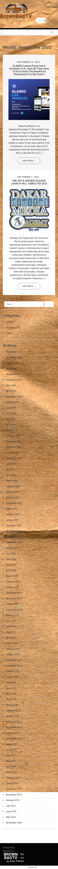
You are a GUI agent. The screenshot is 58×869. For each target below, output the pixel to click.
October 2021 (12, 497)
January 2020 (12, 587)
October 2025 (12, 363)
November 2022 (14, 447)
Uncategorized (13, 327)
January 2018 (12, 716)
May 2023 (11, 419)
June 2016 (11, 811)
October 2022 (12, 452)
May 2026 (11, 351)
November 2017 (14, 727)
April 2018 (11, 699)
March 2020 (12, 576)
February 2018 (13, 710)
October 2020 (12, 536)
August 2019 (12, 615)
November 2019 (14, 598)
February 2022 (13, 486)
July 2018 (11, 682)
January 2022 (12, 492)
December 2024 (14, 380)
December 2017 (14, 721)
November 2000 (14, 822)
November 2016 (14, 794)
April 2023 (11, 424)
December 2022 (14, 441)
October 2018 (12, 671)
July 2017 (11, 749)
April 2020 (11, 570)
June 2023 (11, 413)
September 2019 (14, 609)
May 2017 (11, 761)
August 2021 (12, 508)
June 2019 (11, 626)
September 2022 (14, 458)
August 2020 (12, 548)
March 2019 (12, 643)
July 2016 (11, 806)
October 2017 (12, 733)
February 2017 (13, 778)
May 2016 (11, 817)
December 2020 (14, 525)
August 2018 (12, 677)
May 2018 (11, 693)
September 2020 (14, 542)
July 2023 (11, 408)
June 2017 (11, 755)
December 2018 (14, 660)
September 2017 (14, 738)
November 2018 (14, 665)
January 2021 (12, 520)
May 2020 (11, 564)
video (8, 333)
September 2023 (14, 396)
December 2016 (14, 789)
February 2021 (13, 514)
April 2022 (11, 475)
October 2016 (12, 800)
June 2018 (11, 688)
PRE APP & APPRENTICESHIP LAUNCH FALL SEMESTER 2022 (29, 182)
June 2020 (11, 559)
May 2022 (11, 469)
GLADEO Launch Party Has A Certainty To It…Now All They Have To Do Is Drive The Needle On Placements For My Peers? (29, 70)
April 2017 (11, 766)
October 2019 (12, 604)
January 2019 (12, 654)
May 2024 (11, 385)
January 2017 (12, 783)
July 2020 (11, 553)
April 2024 (11, 391)
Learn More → (29, 160)
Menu (7, 32)
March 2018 (12, 705)
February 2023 (13, 436)
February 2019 (13, 649)
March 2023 (12, 430)
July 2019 (11, 621)
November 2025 (14, 357)
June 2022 (11, 464)
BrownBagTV (16, 16)
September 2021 (14, 503)
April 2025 (11, 368)
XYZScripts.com (44, 867)
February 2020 (13, 581)
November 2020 (14, 531)
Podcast (10, 322)
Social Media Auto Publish (18, 867)
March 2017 (12, 772)
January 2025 (12, 374)
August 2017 (12, 744)
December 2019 (14, 593)
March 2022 (12, 480)
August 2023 (12, 402)
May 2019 (11, 632)
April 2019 (11, 637)
